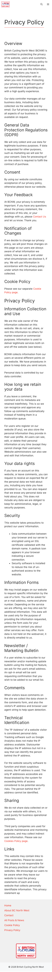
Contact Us (39, 216)
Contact (8, 915)
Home (7, 905)
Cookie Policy (12, 925)
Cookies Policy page (16, 841)
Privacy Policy (12, 930)
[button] (41, 4)
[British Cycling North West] (5, 4)
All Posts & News (14, 920)
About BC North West (16, 910)
